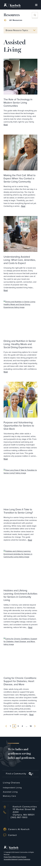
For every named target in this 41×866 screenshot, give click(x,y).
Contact (12, 835)
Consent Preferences (24, 859)
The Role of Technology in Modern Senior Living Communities (18, 102)
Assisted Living (10, 791)
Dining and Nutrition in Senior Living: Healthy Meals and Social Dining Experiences (20, 344)
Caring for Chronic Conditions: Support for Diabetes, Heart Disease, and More (20, 681)
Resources (12, 15)
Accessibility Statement (11, 859)
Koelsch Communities (21, 852)
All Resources (15, 20)
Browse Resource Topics (17, 30)
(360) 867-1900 (19, 817)
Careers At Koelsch (19, 829)
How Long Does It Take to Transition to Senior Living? (18, 511)
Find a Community (16, 773)
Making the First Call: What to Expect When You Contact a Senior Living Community (20, 178)
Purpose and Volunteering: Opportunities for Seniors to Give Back (19, 426)
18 (31, 726)
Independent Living (12, 787)
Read (6, 125)
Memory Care (9, 796)
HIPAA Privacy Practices (19, 857)
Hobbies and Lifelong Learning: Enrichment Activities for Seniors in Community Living (20, 595)
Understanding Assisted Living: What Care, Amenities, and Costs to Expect (20, 260)
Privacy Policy (8, 857)
